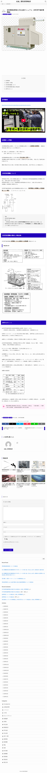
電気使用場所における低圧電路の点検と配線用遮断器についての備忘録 (17, 582)
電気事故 (6, 756)
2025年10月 (6, 635)
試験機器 (6, 753)
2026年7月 (5, 609)
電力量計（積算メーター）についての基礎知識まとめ (13, 578)
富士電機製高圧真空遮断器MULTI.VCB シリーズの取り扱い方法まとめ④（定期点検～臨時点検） (23, 569)
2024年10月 (6, 670)
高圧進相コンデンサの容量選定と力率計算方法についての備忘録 (16, 599)
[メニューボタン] (1, 1)
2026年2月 (5, 623)
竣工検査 (6, 750)
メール (5, 527)
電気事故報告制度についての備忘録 (10, 566)
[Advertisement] (23, 62)
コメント (5, 506)
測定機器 (6, 741)
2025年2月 (5, 658)
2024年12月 (6, 664)
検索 (43, 558)
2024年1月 (5, 696)
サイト (4, 531)
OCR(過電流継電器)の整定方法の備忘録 (10, 589)
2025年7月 (5, 644)
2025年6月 (5, 647)
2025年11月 (6, 632)
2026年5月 (5, 615)
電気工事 (6, 762)
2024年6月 (5, 682)
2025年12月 (6, 629)
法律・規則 (6, 736)
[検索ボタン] (45, 1)
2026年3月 (5, 620)
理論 (5, 744)
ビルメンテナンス (7, 715)
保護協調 (6, 718)
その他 (5, 712)
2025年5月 (5, 650)
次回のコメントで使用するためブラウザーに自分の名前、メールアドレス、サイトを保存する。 (23, 536)
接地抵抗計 (6, 727)
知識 (5, 747)
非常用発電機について (11, 84)
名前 (4, 522)
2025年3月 (5, 655)
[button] (5, 424)
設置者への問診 (9, 82)
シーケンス (6, 709)
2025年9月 (5, 638)
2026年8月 (5, 606)
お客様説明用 (5, 14)
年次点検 (6, 724)
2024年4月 (5, 687)
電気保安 (6, 759)
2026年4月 (5, 617)
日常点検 (6, 730)
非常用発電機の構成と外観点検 (13, 86)
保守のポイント (9, 88)
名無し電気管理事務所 (23, 1)
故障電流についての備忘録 (8, 594)
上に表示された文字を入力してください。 (11, 542)
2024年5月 (5, 685)
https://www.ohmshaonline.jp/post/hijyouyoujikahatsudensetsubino (16, 105)
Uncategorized (7, 704)
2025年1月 (5, 661)
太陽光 (5, 721)
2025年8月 (5, 641)
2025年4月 (5, 652)
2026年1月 (5, 626)
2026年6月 (5, 612)
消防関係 (6, 739)
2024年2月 (5, 693)
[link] (17, 443)
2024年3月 (5, 690)
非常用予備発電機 (21, 417)
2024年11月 (6, 667)
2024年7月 (5, 679)
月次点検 (9, 14)
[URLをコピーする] (41, 424)
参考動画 (8, 80)
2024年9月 (5, 673)
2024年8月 (5, 676)
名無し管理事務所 (8, 449)
